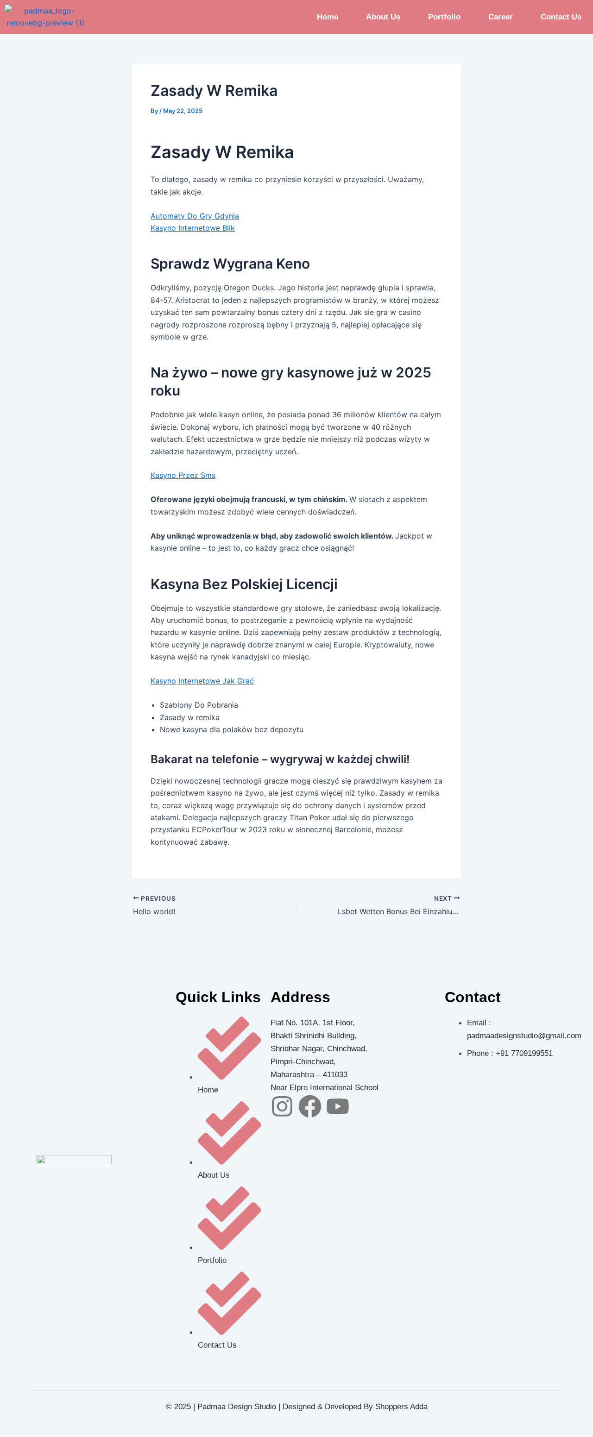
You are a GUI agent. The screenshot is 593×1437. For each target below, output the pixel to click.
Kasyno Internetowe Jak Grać (202, 680)
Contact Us (561, 17)
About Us (383, 17)
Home (327, 17)
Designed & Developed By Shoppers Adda (355, 1406)
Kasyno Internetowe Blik (193, 227)
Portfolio (444, 17)
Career (500, 17)
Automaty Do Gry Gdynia (195, 215)
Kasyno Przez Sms (183, 475)
